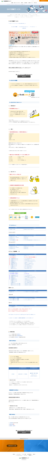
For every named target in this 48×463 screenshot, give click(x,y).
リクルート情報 (24, 454)
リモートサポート (18, 454)
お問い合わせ (35, 2)
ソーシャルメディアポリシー (19, 455)
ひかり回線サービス (26, 15)
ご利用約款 (11, 422)
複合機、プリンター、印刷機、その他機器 (15, 14)
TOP (7, 4)
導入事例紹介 (25, 2)
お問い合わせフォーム (43, 0)
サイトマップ (25, 455)
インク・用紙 (21, 15)
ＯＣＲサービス (37, 15)
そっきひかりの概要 (14, 26)
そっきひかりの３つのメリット (23, 26)
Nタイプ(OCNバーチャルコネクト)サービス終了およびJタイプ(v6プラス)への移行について (22, 314)
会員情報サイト (30, 455)
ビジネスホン (29, 14)
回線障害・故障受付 (12, 425)
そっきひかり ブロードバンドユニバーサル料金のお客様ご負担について (17, 23)
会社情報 (12, 2)
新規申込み (17, 337)
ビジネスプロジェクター (24, 14)
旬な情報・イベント (30, 2)
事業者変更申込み (20, 335)
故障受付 (14, 454)
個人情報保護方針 (29, 454)
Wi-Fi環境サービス (32, 15)
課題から (22, 2)
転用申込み (19, 334)
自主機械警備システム (10, 15)
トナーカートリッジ (16, 15)
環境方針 (34, 454)
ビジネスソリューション (17, 4)
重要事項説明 (11, 424)
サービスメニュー (32, 26)
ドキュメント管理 (35, 14)
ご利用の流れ (24, 28)
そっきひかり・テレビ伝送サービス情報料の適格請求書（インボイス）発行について (21, 317)
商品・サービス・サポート (17, 2)
